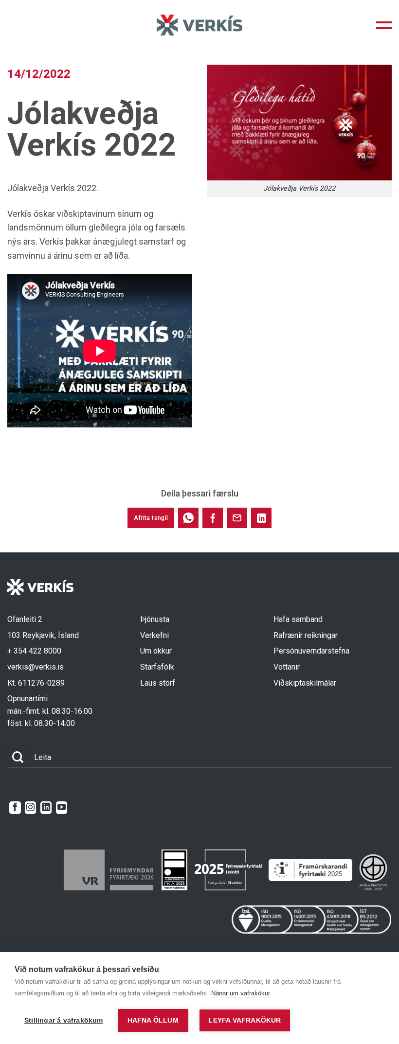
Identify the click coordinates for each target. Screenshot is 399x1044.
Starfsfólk (157, 667)
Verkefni (154, 635)
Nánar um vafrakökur (240, 993)
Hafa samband (298, 619)
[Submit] (18, 757)
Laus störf (157, 683)
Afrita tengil (151, 517)
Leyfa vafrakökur (244, 1020)
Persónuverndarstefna (311, 650)
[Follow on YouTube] (61, 807)
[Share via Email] (237, 518)
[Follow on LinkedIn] (46, 807)
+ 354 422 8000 (34, 650)
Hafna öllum (153, 1020)
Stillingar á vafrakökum (63, 1020)
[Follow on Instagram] (30, 807)
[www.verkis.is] (199, 25)
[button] (384, 25)
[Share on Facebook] (212, 518)
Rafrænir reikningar (305, 635)
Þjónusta (154, 619)
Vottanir (286, 667)
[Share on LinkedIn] (261, 518)
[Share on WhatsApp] (188, 518)
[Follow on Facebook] (14, 807)
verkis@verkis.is (35, 667)
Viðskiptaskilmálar (304, 683)
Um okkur (156, 650)
